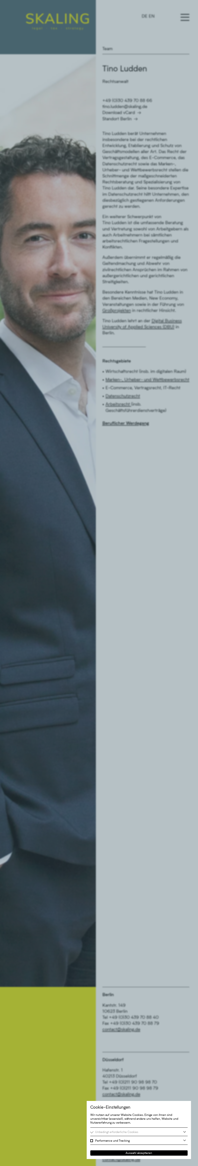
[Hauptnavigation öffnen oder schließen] (185, 17)
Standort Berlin (117, 118)
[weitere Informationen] (185, 1132)
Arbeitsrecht (118, 404)
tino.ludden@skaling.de (124, 106)
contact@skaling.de (121, 1029)
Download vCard (118, 112)
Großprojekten (116, 310)
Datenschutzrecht (123, 395)
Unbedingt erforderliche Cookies (116, 1131)
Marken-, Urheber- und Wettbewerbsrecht (147, 379)
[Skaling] (57, 21)
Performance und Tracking (112, 1140)
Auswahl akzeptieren (139, 1152)
